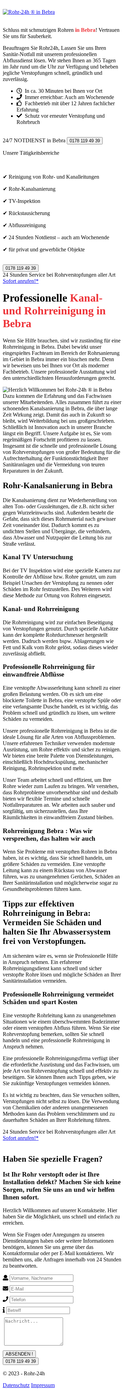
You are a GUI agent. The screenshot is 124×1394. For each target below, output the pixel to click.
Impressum (43, 1385)
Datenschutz (16, 1385)
